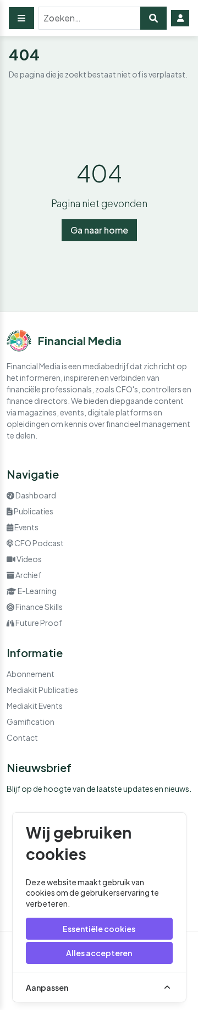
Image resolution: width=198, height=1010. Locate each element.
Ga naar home (99, 230)
